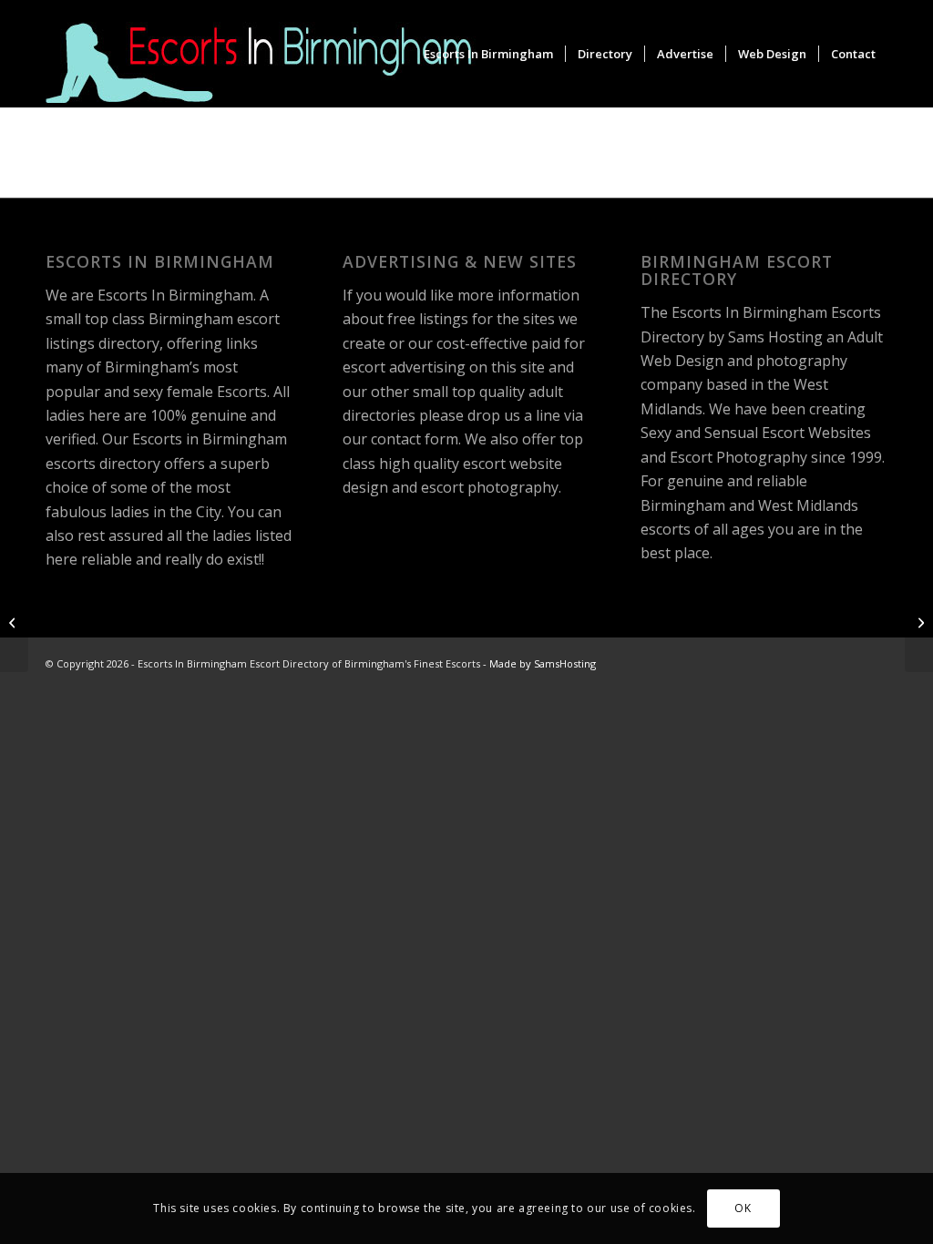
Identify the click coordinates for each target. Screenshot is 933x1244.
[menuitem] (488, 53)
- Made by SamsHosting (539, 663)
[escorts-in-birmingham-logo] (262, 53)
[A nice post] (14, 622)
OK (742, 1208)
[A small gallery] (919, 622)
